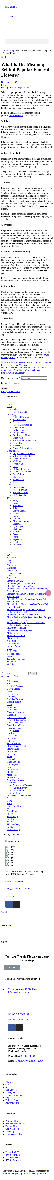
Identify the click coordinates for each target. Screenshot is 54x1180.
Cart (9, 562)
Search (32, 673)
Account (6, 925)
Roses (15, 503)
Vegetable (17, 539)
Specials (16, 445)
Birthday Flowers (21, 469)
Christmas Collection (16, 717)
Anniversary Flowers (22, 471)
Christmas (11, 568)
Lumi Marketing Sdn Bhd (34, 1173)
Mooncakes (12, 775)
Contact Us (12, 570)
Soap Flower (18, 443)
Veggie (10, 827)
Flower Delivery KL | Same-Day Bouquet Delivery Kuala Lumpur (26, 623)
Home (5, 50)
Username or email (10, 378)
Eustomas (17, 524)
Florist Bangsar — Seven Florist (21, 583)
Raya (9, 801)
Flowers (10, 414)
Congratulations (20, 432)
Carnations (17, 518)
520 (14, 482)
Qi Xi (9, 648)
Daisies (16, 513)
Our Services (13, 643)
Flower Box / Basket (22, 425)
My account (12, 638)
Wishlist (10, 664)
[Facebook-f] (9, 904)
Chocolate (17, 544)
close (16, 834)
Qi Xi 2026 (12, 651)
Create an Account (16, 373)
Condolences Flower (22, 435)
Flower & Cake (20, 412)
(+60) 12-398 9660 (14, 881)
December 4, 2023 (9, 82)
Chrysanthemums (21, 521)
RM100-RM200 (20, 490)
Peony (15, 500)
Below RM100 (19, 487)
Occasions (11, 451)
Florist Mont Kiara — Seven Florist (23, 614)
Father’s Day (13, 578)
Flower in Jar (19, 427)
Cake (9, 406)
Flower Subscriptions (22, 448)
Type (9, 497)
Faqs (9, 575)
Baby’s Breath (19, 511)
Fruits (15, 537)
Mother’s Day (13, 633)
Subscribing (12, 816)
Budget (10, 484)
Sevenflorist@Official (19, 87)
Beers (15, 534)
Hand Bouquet (19, 419)
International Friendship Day (20, 630)
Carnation (11, 707)
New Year (11, 641)
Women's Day (13, 829)
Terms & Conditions (16, 659)
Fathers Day (18, 479)
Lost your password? (10, 391)
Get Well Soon (19, 474)
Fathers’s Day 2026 (16, 581)
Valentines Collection (22, 456)
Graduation (18, 438)
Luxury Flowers (14, 769)
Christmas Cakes (20, 720)
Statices (16, 531)
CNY (15, 466)
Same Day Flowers (15, 806)
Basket (16, 730)
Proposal (17, 422)
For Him (11, 754)
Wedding (17, 461)
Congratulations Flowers (24, 453)
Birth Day (11, 696)
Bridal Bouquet (20, 430)
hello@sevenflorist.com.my (17, 888)
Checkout (11, 565)
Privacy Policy (13, 646)
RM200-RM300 (20, 492)
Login (4, 389)
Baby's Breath (13, 689)
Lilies (15, 516)
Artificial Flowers (21, 417)
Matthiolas (17, 529)
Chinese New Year (15, 712)
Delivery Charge (14, 573)
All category (12, 681)
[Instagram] (16, 904)
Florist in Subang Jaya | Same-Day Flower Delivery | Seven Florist (26, 610)
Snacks (16, 542)
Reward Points (13, 654)
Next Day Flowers (15, 780)
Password (6, 383)
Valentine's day (14, 824)
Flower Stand (13, 751)
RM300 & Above (21, 495)
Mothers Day (19, 477)
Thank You (12, 661)
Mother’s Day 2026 (16, 635)
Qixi (9, 798)
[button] (27, 41)
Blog (12, 50)
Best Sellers (12, 694)
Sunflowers (18, 505)
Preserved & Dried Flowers (25, 440)
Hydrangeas (18, 526)
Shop (9, 656)
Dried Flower (13, 735)
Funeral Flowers (20, 458)
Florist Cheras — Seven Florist (21, 586)
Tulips (15, 508)
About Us (11, 557)
